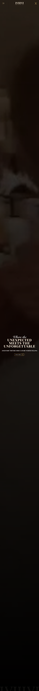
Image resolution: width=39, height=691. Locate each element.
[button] (36, 3)
